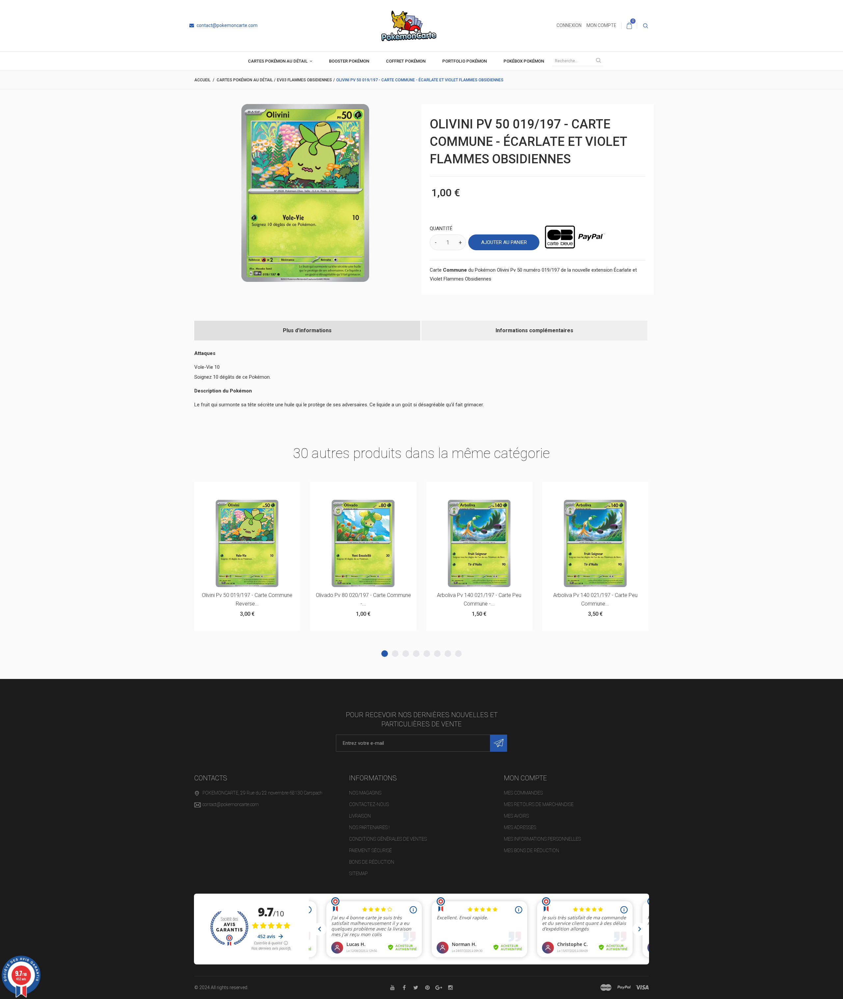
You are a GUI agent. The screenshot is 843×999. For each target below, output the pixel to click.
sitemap (358, 873)
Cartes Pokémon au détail (278, 61)
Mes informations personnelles (542, 839)
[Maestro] (605, 987)
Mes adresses (520, 827)
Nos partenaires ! (369, 827)
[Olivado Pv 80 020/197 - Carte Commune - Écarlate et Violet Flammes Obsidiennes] (363, 543)
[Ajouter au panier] (231, 489)
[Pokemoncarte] (408, 25)
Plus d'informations (307, 330)
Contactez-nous (369, 804)
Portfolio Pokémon (464, 61)
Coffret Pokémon (405, 61)
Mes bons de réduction (531, 850)
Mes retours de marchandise (539, 804)
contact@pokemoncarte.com (227, 25)
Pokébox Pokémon (523, 61)
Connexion (569, 25)
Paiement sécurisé (370, 850)
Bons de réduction (371, 862)
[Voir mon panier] (629, 25)
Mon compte (601, 25)
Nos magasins (365, 793)
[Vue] (263, 489)
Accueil (202, 80)
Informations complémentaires (534, 330)
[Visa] (642, 987)
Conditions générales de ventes (388, 839)
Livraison (360, 816)
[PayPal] (624, 987)
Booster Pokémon (349, 61)
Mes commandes (523, 793)
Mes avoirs (516, 816)
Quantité (441, 228)
